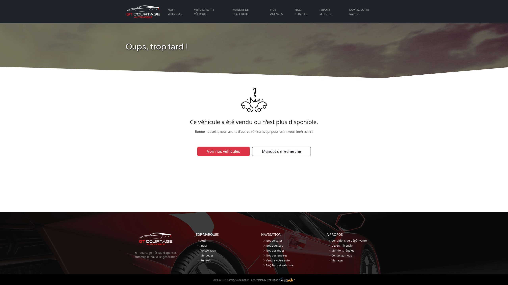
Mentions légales (342, 250)
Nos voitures (274, 240)
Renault (205, 260)
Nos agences (276, 12)
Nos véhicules (175, 12)
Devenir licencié (342, 245)
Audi (203, 240)
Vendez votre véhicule (204, 12)
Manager (337, 260)
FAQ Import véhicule (279, 265)
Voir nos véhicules (223, 151)
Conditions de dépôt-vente (349, 240)
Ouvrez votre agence (359, 12)
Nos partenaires (276, 255)
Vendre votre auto (278, 260)
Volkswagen (208, 250)
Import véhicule (325, 12)
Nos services (301, 12)
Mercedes (207, 255)
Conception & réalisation (265, 280)
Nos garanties (275, 250)
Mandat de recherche (241, 12)
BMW (203, 245)
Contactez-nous (341, 255)
